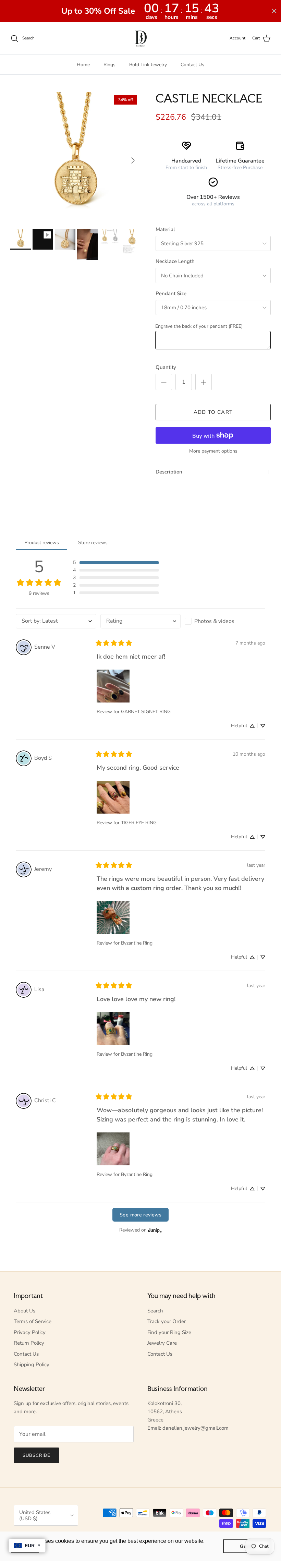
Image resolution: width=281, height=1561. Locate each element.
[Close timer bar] (274, 11)
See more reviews (140, 1214)
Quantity (166, 367)
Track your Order (166, 1321)
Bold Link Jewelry (148, 64)
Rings (109, 64)
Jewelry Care (162, 1343)
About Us (24, 1310)
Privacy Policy (30, 1332)
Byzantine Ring (136, 943)
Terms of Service (32, 1321)
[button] (116, 562)
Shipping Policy (31, 1364)
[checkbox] (225, 621)
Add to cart (213, 412)
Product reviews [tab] (41, 542)
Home (83, 64)
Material (165, 229)
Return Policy (29, 1343)
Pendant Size (171, 293)
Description (169, 471)
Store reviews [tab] (93, 542)
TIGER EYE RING (139, 822)
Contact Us (192, 64)
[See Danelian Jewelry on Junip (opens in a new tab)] (155, 1230)
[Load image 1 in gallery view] (75, 157)
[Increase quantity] (203, 382)
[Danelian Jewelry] (140, 38)
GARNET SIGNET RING (146, 711)
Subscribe (36, 1455)
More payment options (213, 451)
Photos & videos (214, 621)
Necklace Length (175, 261)
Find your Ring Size (169, 1332)
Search (155, 1310)
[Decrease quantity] (164, 382)
